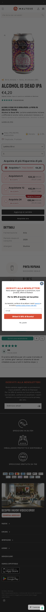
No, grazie (23, 323)
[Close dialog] (41, 283)
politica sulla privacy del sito (26, 305)
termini (37, 303)
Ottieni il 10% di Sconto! (23, 316)
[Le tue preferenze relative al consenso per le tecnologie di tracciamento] (42, 608)
